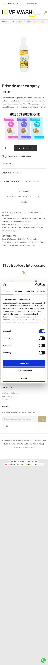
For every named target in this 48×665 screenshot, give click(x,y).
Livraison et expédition (10, 393)
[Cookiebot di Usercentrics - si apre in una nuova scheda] (35, 284)
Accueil (4, 22)
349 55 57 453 (11, 4)
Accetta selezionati (24, 371)
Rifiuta (24, 378)
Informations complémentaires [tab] (24, 197)
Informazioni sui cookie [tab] (35, 291)
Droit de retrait (7, 396)
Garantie (5, 400)
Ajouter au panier (26, 148)
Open (39, 13)
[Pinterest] (30, 181)
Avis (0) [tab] (24, 202)
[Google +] (34, 181)
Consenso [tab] (7, 291)
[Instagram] (7, 426)
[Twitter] (26, 181)
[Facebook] (22, 181)
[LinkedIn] (38, 181)
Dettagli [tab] (18, 291)
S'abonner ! (42, 419)
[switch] (42, 338)
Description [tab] (24, 191)
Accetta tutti (24, 363)
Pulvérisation (17, 22)
